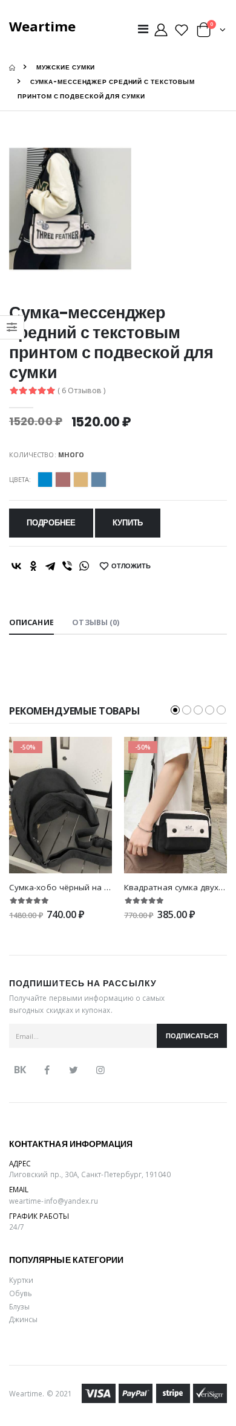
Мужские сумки (66, 67)
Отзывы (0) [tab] (95, 622)
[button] (211, 32)
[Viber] (67, 566)
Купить (128, 523)
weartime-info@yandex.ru (53, 1201)
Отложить (131, 566)
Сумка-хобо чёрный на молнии (72, 887)
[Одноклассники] (33, 566)
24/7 (16, 1227)
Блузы (19, 1306)
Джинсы (23, 1319)
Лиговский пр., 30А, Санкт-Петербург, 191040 (90, 1174)
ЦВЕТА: (20, 479)
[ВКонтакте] (16, 566)
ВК (20, 1069)
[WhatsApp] (84, 566)
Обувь (20, 1293)
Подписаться (192, 1036)
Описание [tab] (31, 622)
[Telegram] (50, 566)
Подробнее (51, 523)
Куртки (21, 1280)
